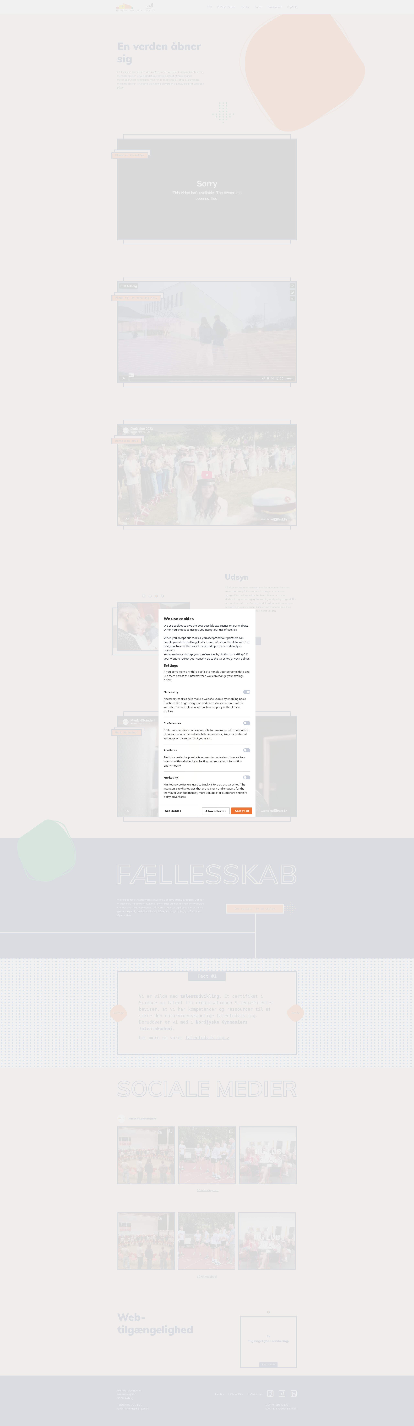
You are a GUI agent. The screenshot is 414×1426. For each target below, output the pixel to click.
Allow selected (215, 811)
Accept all (242, 811)
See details (173, 811)
